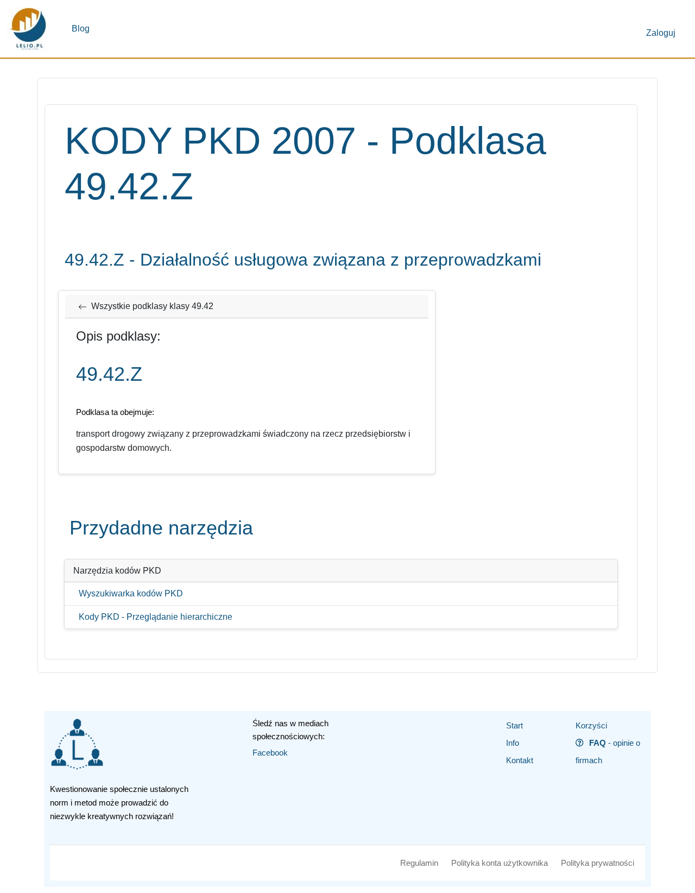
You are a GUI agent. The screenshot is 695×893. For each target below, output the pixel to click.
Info (512, 742)
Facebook (270, 752)
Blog (81, 28)
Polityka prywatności (597, 862)
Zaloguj (660, 32)
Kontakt (519, 760)
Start (514, 725)
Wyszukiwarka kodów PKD (131, 593)
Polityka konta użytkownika (499, 862)
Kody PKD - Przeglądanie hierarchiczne (155, 616)
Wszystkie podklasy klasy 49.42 (152, 306)
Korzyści (591, 725)
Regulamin (419, 862)
